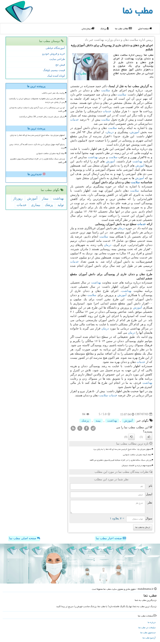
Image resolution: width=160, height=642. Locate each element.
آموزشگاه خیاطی (55, 48)
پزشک (103, 28)
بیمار (45, 198)
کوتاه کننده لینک (56, 75)
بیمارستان (86, 28)
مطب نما (137, 10)
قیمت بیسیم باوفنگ (54, 70)
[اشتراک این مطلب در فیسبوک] (86, 428)
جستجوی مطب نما (148, 632)
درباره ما (152, 622)
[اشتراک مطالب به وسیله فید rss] (73, 428)
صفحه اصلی (143, 28)
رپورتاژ (17, 198)
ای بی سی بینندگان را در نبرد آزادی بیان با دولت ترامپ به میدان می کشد (37, 109)
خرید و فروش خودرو (53, 53)
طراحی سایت (57, 59)
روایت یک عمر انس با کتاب (53, 93)
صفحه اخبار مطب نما (109, 538)
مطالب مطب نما (122, 28)
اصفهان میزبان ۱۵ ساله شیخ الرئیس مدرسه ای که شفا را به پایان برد (122, 449)
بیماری (35, 205)
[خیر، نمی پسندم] (131, 437)
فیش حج (60, 64)
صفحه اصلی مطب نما (23, 538)
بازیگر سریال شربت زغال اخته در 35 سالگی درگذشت (42, 116)
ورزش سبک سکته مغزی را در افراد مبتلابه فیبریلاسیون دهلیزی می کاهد (120, 460)
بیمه (98, 420)
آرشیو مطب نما (149, 638)
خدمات (107, 111)
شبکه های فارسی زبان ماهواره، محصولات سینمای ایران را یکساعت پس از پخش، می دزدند (37, 100)
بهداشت (93, 157)
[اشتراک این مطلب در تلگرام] (93, 428)
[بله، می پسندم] (149, 437)
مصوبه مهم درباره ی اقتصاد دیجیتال (136, 465)
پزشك (85, 420)
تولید (61, 205)
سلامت (105, 90)
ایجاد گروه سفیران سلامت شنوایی (137, 455)
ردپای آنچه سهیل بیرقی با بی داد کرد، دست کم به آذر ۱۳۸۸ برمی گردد (37, 146)
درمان (110, 132)
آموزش (134, 132)
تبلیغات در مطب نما (147, 627)
